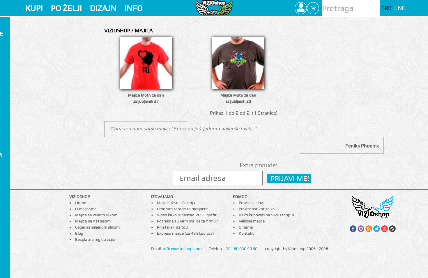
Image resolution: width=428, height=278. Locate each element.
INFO (134, 8)
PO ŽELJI (66, 8)
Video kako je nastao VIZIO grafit (187, 215)
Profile (301, 8)
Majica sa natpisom (93, 221)
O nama (246, 227)
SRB (386, 8)
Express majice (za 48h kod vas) (185, 233)
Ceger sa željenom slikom (97, 227)
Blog (79, 233)
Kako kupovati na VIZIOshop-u (266, 215)
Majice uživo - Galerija (176, 202)
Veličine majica (252, 221)
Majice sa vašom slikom (96, 215)
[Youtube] (384, 228)
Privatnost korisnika (257, 208)
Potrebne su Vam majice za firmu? (187, 221)
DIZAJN (103, 8)
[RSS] (368, 228)
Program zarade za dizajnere (182, 208)
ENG (400, 8)
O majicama (86, 208)
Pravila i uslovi (251, 202)
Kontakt (246, 233)
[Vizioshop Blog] (392, 228)
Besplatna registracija (95, 239)
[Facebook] (353, 228)
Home (80, 202)
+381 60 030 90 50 (240, 248)
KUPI (34, 8)
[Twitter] (376, 228)
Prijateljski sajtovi (172, 227)
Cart (313, 8)
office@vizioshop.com (182, 248)
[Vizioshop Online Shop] (214, 7)
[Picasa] (361, 228)
